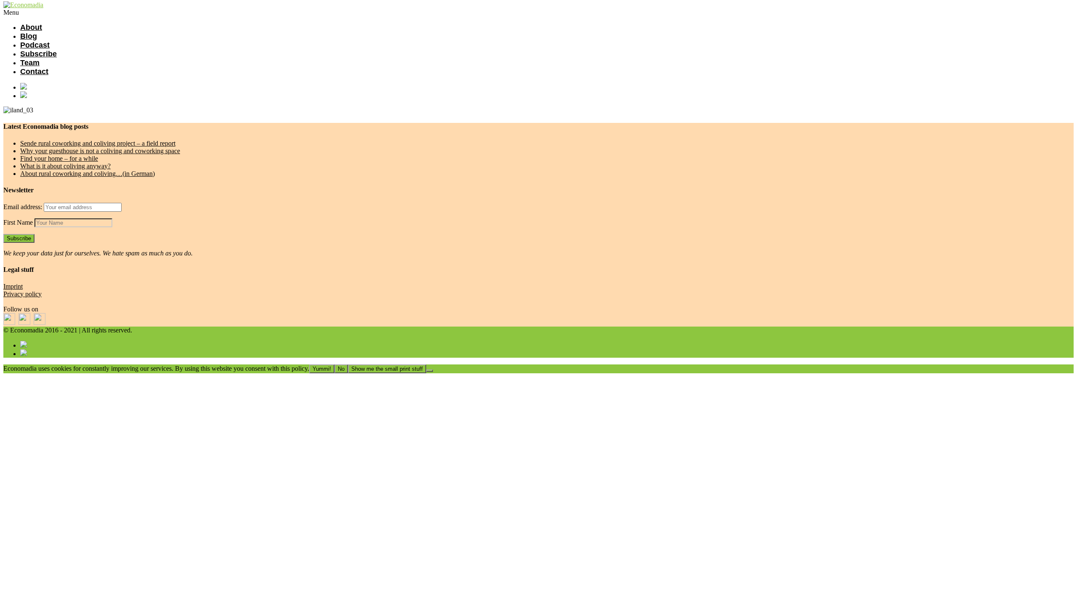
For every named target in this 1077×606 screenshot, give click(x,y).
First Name (18, 222)
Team (30, 62)
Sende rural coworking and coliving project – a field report (97, 143)
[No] (429, 370)
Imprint (13, 286)
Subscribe (38, 54)
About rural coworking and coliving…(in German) (87, 173)
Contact (34, 71)
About (31, 27)
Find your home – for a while (59, 158)
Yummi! (322, 369)
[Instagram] (547, 95)
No (341, 369)
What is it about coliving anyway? (65, 166)
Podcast (35, 45)
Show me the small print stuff (387, 369)
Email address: (23, 206)
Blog (28, 36)
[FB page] (547, 87)
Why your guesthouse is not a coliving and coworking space (100, 150)
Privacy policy (22, 294)
